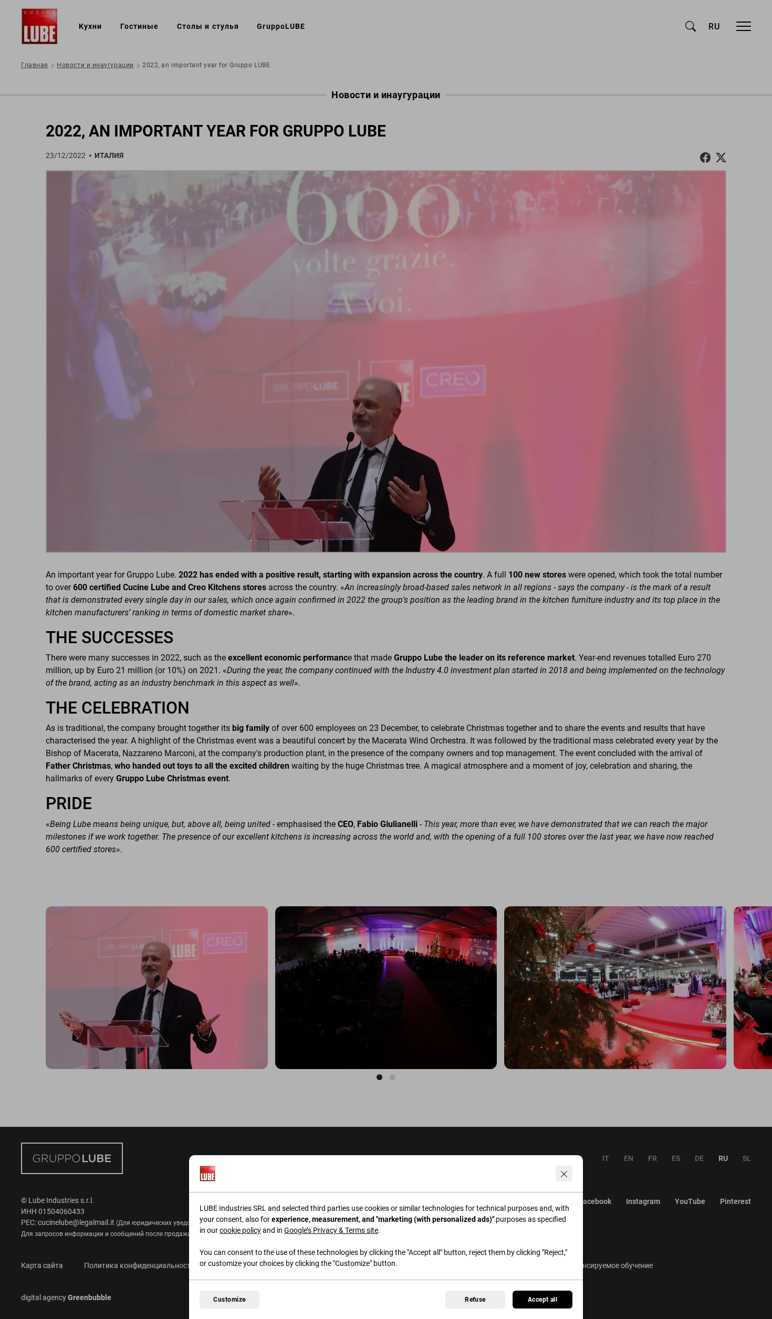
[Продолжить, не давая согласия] (564, 1173)
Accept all (543, 1299)
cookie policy (240, 1230)
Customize (229, 1299)
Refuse (475, 1299)
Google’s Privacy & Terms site (331, 1230)
